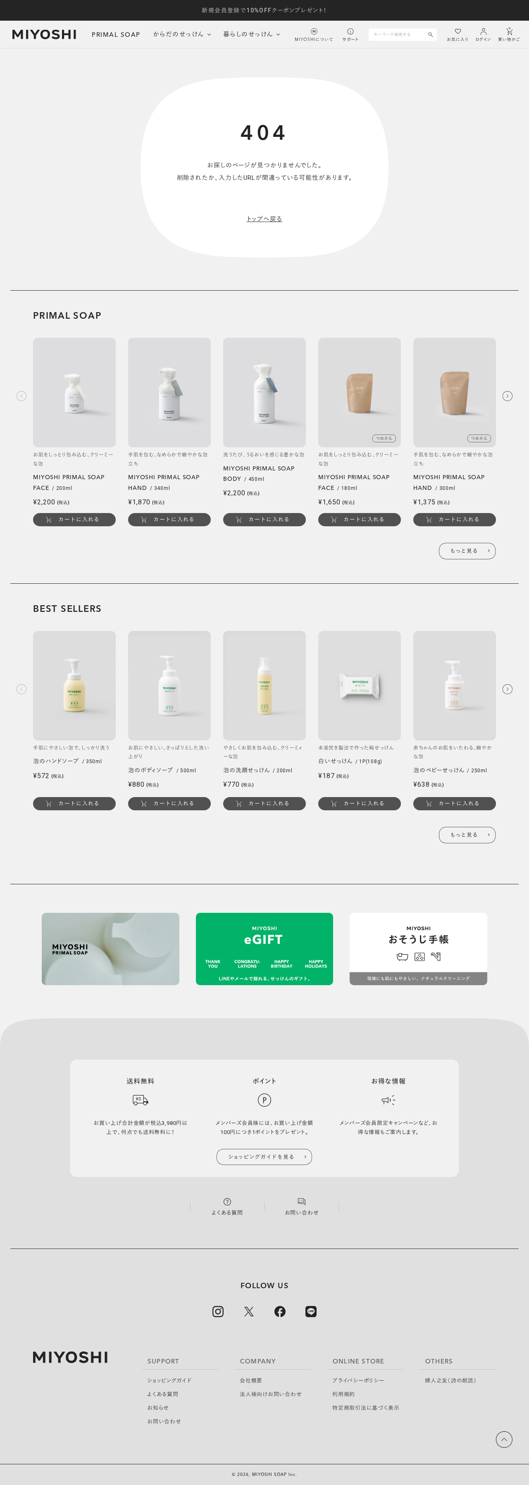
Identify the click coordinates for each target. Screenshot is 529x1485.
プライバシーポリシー (358, 1380)
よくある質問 (163, 1394)
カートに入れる (79, 519)
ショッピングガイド (169, 1380)
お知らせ (158, 1408)
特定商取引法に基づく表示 (365, 1408)
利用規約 (343, 1394)
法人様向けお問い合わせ (271, 1394)
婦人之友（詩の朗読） (451, 1380)
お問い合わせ (164, 1421)
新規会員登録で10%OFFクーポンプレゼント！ (264, 10)
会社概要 (251, 1380)
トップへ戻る (264, 219)
